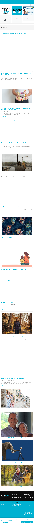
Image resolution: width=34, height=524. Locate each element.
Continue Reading (4, 81)
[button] (23, 1)
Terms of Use (25, 506)
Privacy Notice (26, 507)
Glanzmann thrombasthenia (15, 144)
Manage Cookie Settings (4, 522)
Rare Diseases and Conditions (28, 505)
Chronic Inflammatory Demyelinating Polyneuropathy (18, 76)
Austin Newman (3, 76)
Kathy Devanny (3, 271)
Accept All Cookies (23, 522)
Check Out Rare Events (15, 505)
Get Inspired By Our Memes (16, 506)
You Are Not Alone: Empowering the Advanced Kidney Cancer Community (17, 462)
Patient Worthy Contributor (5, 111)
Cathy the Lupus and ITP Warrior (10, 237)
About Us (25, 504)
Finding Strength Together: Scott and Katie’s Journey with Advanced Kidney (17, 437)
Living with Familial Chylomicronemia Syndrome (14, 336)
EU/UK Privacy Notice (27, 510)
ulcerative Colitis (17, 111)
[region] (17, 521)
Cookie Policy (10, 520)
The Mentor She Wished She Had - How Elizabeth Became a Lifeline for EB (17, 409)
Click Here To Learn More (28, 18)
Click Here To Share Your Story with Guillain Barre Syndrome (6, 19)
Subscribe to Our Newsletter (16, 504)
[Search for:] (28, 5)
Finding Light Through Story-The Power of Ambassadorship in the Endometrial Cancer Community (17, 486)
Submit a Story (3, 505)
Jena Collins (3, 380)
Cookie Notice (26, 515)
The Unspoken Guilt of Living (9, 173)
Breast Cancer (13, 304)
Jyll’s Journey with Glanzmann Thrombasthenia (13, 143)
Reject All (30, 522)
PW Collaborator (4, 144)
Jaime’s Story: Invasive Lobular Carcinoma (12, 378)
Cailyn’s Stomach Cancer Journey (10, 206)
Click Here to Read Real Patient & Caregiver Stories (17, 19)
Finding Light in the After (8, 302)
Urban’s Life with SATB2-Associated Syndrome (13, 269)
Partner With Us (3, 504)
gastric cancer (14, 207)
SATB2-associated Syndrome (14, 271)
